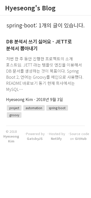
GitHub (81, 138)
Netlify (56, 138)
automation (34, 108)
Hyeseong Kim (11, 138)
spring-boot (57, 108)
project (14, 108)
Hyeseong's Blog (30, 7)
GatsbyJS (34, 138)
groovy (14, 115)
